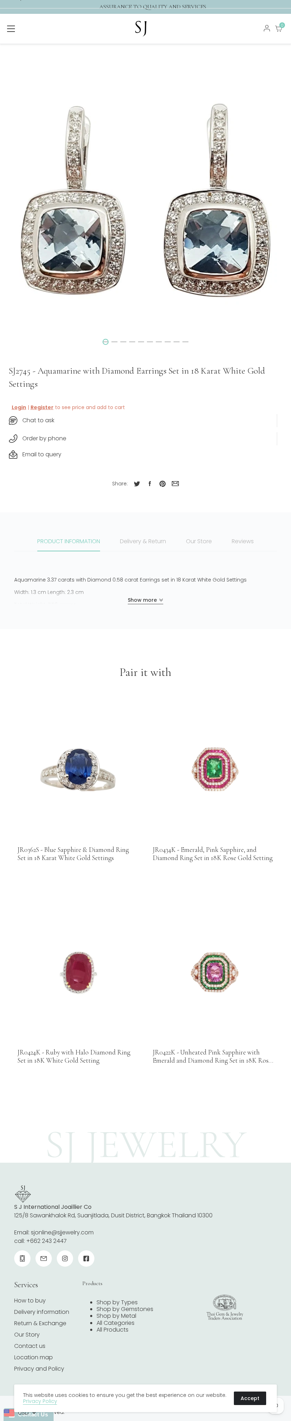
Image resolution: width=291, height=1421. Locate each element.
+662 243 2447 (46, 1241)
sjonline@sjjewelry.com (62, 1232)
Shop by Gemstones (125, 1309)
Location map (33, 1357)
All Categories (115, 1323)
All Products (112, 1330)
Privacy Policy (40, 1401)
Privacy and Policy (39, 1369)
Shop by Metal (116, 1316)
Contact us (29, 1346)
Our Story (27, 1335)
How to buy (30, 1300)
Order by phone (44, 438)
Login (19, 407)
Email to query (41, 454)
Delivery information (41, 1312)
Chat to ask (38, 420)
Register (42, 407)
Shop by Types (117, 1302)
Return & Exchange (40, 1323)
